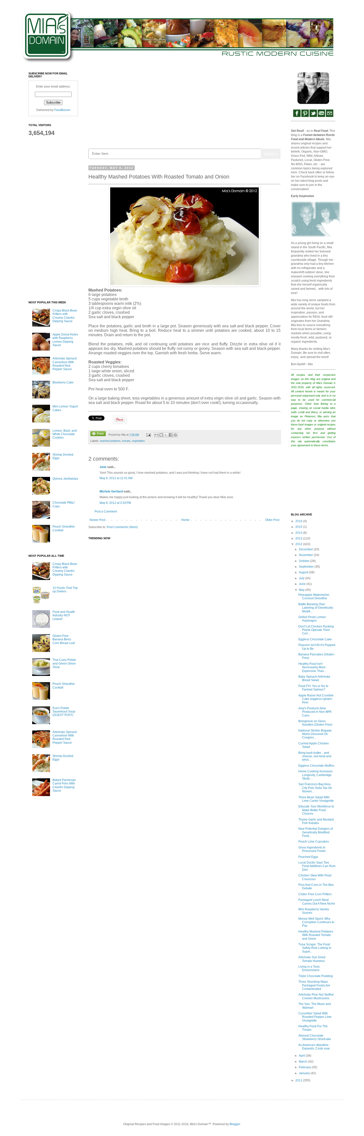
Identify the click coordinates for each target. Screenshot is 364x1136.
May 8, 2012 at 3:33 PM (115, 503)
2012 (299, 544)
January (305, 1073)
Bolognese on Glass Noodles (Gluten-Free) (315, 722)
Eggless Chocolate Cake (315, 639)
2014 (299, 533)
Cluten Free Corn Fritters (315, 894)
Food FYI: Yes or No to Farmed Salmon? (313, 687)
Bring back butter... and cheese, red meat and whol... (314, 756)
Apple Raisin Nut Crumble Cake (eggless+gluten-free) (316, 699)
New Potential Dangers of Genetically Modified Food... (315, 832)
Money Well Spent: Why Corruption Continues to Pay (316, 922)
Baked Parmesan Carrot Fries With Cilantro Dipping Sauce (64, 785)
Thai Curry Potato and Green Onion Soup (64, 663)
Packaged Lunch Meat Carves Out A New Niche (316, 901)
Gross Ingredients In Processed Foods (312, 849)
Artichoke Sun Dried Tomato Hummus (311, 959)
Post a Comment (106, 511)
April (302, 1055)
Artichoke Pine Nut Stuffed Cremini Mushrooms (316, 996)
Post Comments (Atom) (122, 527)
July (302, 578)
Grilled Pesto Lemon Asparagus (312, 618)
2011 (299, 1080)
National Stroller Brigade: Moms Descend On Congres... (315, 734)
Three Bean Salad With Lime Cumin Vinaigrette (316, 799)
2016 (299, 521)
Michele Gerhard (111, 491)
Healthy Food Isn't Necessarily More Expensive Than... (312, 667)
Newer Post (97, 520)
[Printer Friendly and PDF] (98, 434)
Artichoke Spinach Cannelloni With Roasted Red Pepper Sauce (64, 364)
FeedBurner (62, 110)
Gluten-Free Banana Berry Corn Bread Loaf (63, 639)
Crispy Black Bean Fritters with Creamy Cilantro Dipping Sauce (64, 316)
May (302, 590)
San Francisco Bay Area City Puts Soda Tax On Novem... (315, 787)
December (306, 549)
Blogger (235, 1124)
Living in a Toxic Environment (309, 968)
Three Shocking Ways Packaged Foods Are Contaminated (314, 985)
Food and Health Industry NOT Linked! (63, 615)
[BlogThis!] (161, 434)
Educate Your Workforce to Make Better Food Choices (316, 810)
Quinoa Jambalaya (65, 478)
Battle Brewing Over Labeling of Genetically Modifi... (315, 607)
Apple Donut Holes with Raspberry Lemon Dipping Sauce (65, 340)
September (306, 566)
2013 (299, 538)
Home (185, 520)
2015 (299, 527)
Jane (103, 467)
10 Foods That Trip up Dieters (65, 589)
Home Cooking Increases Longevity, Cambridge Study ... (315, 775)
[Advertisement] (184, 106)
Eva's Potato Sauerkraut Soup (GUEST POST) (63, 711)
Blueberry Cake (63, 382)
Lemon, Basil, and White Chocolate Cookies (64, 434)
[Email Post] (148, 434)
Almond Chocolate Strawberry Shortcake (314, 1037)
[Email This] (156, 434)
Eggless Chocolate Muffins (316, 765)
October (304, 561)
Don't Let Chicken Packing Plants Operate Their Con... (316, 630)
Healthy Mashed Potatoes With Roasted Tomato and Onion (315, 935)
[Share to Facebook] (170, 434)
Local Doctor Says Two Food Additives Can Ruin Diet (317, 866)
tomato (126, 440)
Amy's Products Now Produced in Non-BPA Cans (314, 712)
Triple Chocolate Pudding (315, 976)
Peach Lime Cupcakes (313, 841)
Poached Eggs (308, 857)
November (306, 555)
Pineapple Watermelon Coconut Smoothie (313, 596)
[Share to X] (165, 434)
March (303, 1061)
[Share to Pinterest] (175, 434)
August (304, 572)
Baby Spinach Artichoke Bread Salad (314, 678)
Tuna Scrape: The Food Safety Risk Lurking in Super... (314, 948)
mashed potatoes (110, 440)
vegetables (138, 440)
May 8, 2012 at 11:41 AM (116, 478)
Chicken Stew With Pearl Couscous (315, 877)
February (305, 1067)
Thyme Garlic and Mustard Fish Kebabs (316, 821)
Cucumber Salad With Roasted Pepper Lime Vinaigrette (315, 1017)
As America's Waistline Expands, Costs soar (314, 1046)
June (302, 584)
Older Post (272, 520)
